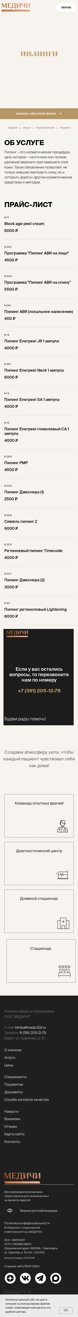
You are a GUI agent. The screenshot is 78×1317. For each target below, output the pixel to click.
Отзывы (10, 1126)
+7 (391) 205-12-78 (39, 690)
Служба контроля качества (26, 1100)
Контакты (12, 1142)
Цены (8, 1065)
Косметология (45, 127)
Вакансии (12, 1119)
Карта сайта (14, 1134)
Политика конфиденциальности (26, 1223)
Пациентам (13, 1084)
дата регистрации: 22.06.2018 (19, 1258)
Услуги (27, 127)
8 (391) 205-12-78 (33, 1033)
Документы (13, 1092)
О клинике (12, 1050)
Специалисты (15, 1077)
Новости (11, 1111)
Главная (12, 127)
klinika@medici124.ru (30, 1027)
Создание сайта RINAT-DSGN (21, 1266)
